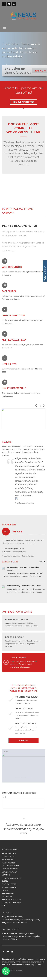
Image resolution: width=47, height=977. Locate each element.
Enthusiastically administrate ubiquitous (24, 586)
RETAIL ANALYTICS (9, 853)
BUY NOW (23, 740)
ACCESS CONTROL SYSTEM (9, 888)
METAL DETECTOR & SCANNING (9, 873)
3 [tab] (29, 778)
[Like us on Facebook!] (4, 951)
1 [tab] (18, 778)
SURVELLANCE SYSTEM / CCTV (11, 904)
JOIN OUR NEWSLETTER (23, 102)
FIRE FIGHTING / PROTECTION (8, 894)
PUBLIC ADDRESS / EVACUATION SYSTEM (10, 864)
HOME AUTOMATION (10, 869)
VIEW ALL (42, 561)
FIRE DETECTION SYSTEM (11, 899)
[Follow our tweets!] (8, 951)
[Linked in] (14, 4)
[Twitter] (9, 4)
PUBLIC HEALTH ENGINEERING (8, 858)
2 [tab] (24, 778)
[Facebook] (4, 4)
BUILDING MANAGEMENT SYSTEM (11, 879)
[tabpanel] (23, 768)
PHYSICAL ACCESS (9, 884)
